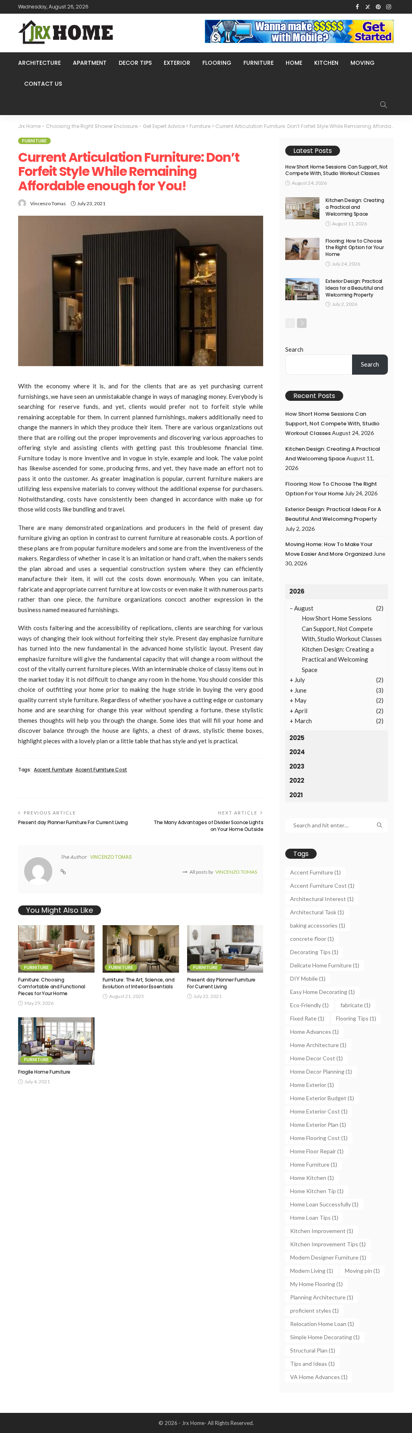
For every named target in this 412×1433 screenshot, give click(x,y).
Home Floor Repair (317, 1151)
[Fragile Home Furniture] (56, 1041)
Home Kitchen (312, 1177)
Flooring (216, 63)
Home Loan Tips (314, 1217)
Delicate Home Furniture (324, 965)
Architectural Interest (322, 898)
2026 (297, 591)
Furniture (258, 63)
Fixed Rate (307, 1018)
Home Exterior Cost (319, 1111)
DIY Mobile (307, 978)
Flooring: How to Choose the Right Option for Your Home (354, 247)
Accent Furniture (53, 770)
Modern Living (311, 1270)
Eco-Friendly (309, 1005)
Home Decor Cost (316, 1058)
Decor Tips (135, 63)
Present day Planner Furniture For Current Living (73, 822)
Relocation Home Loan (322, 1323)
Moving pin (362, 1270)
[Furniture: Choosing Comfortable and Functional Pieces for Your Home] (56, 949)
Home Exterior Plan (318, 1124)
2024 (297, 752)
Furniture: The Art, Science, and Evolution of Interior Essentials (138, 983)
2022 (296, 780)
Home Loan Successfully (324, 1204)
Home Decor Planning (321, 1071)
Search (294, 349)
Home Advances (314, 1031)
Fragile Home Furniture (44, 1071)
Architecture (39, 63)
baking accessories (317, 925)
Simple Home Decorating (325, 1337)
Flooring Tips (356, 1018)
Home (294, 63)
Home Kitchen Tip (317, 1191)
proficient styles (314, 1310)
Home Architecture (318, 1044)
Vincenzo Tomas (48, 203)
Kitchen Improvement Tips (328, 1244)
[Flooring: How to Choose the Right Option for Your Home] (302, 249)
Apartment (90, 63)
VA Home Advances (319, 1376)
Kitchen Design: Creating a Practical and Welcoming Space (354, 207)
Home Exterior (312, 1084)
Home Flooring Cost (319, 1137)
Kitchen (326, 63)
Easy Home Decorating (322, 991)
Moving (362, 63)
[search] (383, 104)
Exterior (177, 63)
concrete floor (312, 938)
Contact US (43, 84)
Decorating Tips (314, 951)
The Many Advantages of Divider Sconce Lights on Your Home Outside (208, 826)
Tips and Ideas (312, 1363)
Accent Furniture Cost (101, 770)
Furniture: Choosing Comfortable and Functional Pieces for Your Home (51, 986)
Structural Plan (312, 1350)
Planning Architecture (321, 1297)
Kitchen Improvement (321, 1230)
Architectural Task (317, 912)
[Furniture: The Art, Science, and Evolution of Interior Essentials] (141, 949)
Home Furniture (313, 1164)
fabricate (355, 1005)
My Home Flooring (316, 1283)
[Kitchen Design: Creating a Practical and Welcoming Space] (302, 208)
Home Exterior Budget (322, 1098)
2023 (297, 766)
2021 (296, 795)
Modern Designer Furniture (328, 1257)
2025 (297, 738)
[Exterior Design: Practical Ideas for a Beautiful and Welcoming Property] (302, 289)
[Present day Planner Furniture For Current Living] (225, 949)
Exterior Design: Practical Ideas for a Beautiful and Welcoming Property (354, 288)
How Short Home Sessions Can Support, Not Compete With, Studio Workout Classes (336, 170)
